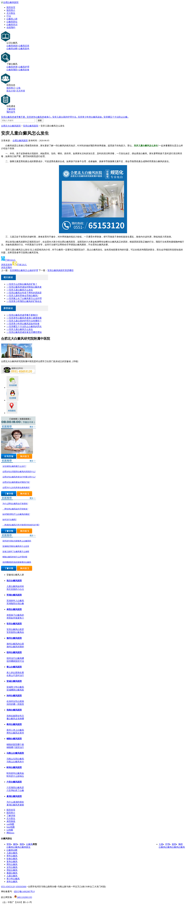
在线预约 (11, 27)
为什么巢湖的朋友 (15, 802)
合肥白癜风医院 (20, 140)
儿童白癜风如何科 (15, 586)
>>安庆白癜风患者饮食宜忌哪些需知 (24, 332)
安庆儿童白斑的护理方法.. (65, 117)
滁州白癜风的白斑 (15, 644)
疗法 (9, 16)
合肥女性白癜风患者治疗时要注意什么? (19, 477)
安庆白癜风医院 (30, 126)
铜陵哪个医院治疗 (15, 747)
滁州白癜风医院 (14, 638)
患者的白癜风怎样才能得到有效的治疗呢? (20, 525)
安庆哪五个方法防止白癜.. (116, 117)
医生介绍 (11, 91)
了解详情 (11, 109)
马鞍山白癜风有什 (15, 761)
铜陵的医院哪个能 (15, 744)
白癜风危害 (12, 67)
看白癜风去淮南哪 (15, 718)
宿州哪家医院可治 (15, 661)
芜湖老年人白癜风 (15, 600)
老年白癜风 (12, 881)
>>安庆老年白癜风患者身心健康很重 (24, 318)
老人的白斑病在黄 (15, 672)
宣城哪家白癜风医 (15, 690)
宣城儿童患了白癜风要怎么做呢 (15, 552)
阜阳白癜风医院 (14, 609)
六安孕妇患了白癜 (15, 790)
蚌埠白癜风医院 (14, 767)
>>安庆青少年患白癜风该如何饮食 (23, 323)
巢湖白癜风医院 (14, 796)
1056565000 (20, 886)
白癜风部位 (12, 22)
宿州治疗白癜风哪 (15, 658)
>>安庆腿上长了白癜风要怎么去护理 (24, 298)
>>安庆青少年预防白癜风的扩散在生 (24, 301)
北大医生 (11, 13)
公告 (18, 88)
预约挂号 (11, 112)
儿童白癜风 (12, 853)
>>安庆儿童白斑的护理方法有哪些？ (24, 321)
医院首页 (11, 7)
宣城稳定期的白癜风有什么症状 (15, 546)
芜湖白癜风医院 (14, 595)
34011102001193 (24, 897)
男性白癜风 (12, 864)
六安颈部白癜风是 (15, 787)
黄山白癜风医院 (14, 667)
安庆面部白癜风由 (15, 632)
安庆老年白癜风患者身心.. (39, 117)
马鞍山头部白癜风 (15, 759)
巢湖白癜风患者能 (15, 805)
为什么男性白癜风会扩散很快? (15, 504)
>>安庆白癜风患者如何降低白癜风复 (24, 287)
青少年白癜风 (13, 879)
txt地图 (10, 830)
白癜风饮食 (23, 70)
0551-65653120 (8, 886)
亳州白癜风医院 (14, 724)
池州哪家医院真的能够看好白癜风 (16, 562)
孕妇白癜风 (12, 870)
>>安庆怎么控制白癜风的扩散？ (22, 284)
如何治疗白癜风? (9, 520)
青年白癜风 (12, 856)
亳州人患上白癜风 (15, 730)
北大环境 (20, 91)
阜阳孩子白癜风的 (15, 615)
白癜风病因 (12, 46)
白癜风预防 (12, 70)
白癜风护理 (23, 67)
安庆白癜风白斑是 (15, 629)
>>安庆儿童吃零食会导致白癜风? (22, 295)
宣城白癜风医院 (14, 681)
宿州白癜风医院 (14, 652)
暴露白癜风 (12, 873)
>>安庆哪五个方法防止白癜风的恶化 (24, 326)
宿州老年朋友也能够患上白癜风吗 (16, 541)
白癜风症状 (23, 46)
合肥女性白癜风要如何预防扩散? (16, 482)
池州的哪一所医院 (15, 704)
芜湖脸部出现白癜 (15, 603)
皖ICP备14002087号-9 (24, 891)
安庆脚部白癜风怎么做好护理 (24, 270)
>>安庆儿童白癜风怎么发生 (20, 290)
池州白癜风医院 (14, 695)
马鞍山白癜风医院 (15, 753)
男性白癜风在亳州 (15, 733)
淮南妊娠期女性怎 (15, 716)
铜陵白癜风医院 (14, 738)
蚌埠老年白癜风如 (15, 773)
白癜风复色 (23, 48)
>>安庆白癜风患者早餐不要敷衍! (22, 315)
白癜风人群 (12, 19)
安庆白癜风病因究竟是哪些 (60, 270)
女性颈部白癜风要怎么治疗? (14, 466)
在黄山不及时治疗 (15, 675)
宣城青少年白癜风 (15, 687)
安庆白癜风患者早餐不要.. (14, 117)
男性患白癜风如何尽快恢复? (15, 509)
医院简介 (11, 10)
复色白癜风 (12, 861)
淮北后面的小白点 (15, 589)
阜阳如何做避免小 (15, 618)
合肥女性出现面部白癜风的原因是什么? (19, 472)
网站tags (10, 833)
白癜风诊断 (12, 48)
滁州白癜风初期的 (15, 647)
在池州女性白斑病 (15, 701)
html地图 (11, 827)
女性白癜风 (12, 867)
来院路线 (11, 821)
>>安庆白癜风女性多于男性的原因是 (24, 293)
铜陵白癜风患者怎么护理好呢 (14, 557)
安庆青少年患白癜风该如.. (90, 117)
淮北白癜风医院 (14, 580)
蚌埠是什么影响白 (15, 776)
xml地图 (10, 824)
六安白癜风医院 (14, 782)
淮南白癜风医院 (14, 710)
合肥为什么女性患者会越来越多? (16, 488)
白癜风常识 (12, 24)
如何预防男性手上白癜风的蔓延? (16, 514)
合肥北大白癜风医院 (11, 126)
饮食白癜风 (12, 858)
